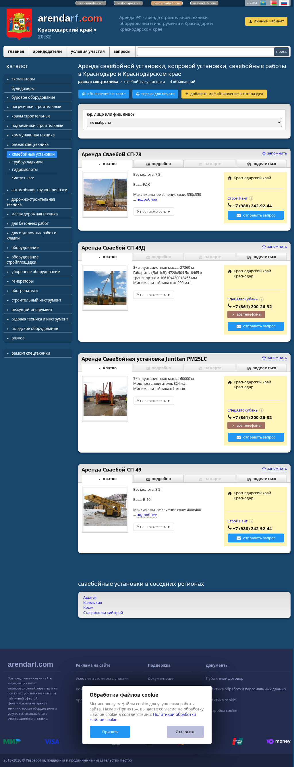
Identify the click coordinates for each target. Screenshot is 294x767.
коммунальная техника (33, 135)
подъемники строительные (37, 125)
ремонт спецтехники (30, 353)
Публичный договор (224, 678)
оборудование (25, 247)
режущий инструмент (31, 309)
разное (18, 338)
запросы (122, 51)
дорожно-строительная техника (31, 202)
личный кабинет (269, 21)
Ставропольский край (103, 612)
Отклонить (186, 731)
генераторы (22, 281)
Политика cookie (221, 699)
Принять (110, 731)
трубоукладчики (27, 162)
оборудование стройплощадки (23, 259)
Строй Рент (237, 198)
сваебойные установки (33, 154)
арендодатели (47, 51)
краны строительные (31, 116)
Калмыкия (92, 602)
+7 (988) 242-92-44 (252, 205)
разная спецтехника (30, 144)
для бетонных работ (30, 223)
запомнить (276, 153)
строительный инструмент (36, 300)
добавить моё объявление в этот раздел (226, 93)
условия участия (88, 51)
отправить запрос (259, 215)
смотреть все (23, 177)
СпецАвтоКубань (242, 299)
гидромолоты (25, 169)
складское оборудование (34, 328)
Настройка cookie (221, 710)
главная (16, 51)
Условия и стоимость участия (102, 678)
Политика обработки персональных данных (246, 688)
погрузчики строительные (36, 106)
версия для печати (158, 93)
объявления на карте (106, 93)
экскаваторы (23, 79)
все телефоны (249, 314)
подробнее (147, 199)
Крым (88, 607)
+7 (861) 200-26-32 (252, 306)
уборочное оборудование (35, 271)
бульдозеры (22, 88)
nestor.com (90, 3)
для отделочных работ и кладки (32, 235)
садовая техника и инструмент (39, 319)
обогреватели (24, 290)
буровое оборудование (33, 97)
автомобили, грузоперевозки (39, 189)
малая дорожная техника (34, 214)
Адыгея (89, 597)
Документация (161, 678)
